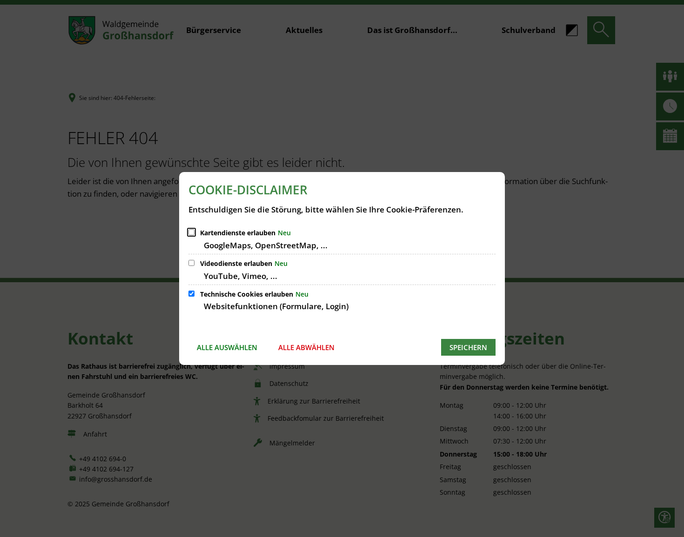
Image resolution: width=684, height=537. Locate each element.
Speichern (468, 347)
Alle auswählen (227, 347)
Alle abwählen (306, 347)
